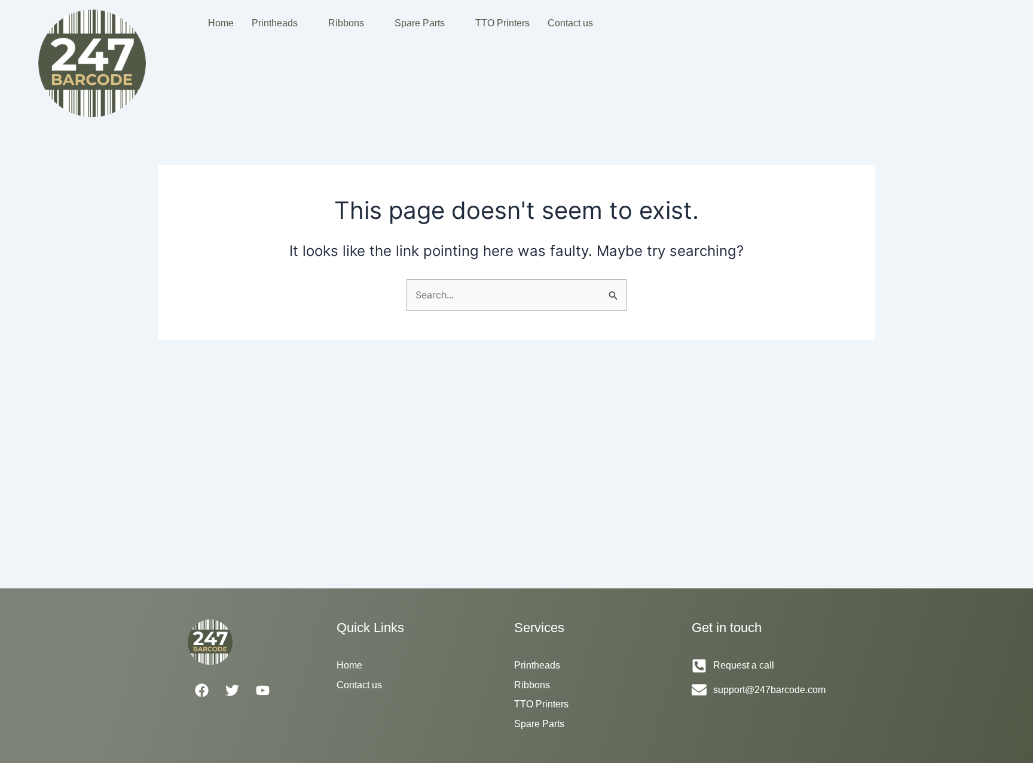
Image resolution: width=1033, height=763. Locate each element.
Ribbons (346, 23)
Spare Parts (420, 23)
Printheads (275, 23)
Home (221, 23)
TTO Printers (502, 23)
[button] (281, 23)
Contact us (570, 23)
